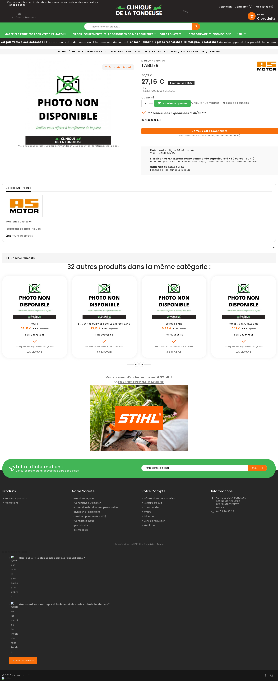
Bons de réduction (154, 520)
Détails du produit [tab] (18, 188)
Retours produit (153, 502)
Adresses (149, 516)
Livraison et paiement (87, 511)
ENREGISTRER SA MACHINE (141, 382)
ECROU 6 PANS (174, 324)
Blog (185, 11)
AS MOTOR (159, 60)
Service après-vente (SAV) (90, 516)
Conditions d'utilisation (87, 502)
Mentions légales (84, 498)
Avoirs (147, 511)
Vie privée (149, 544)
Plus (240, 34)
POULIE (35, 324)
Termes (161, 544)
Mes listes (149, 525)
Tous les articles (24, 660)
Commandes (151, 507)
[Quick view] (45, 317)
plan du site (81, 525)
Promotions (11, 502)
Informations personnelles (159, 498)
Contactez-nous (84, 520)
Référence (12, 221)
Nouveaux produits (16, 498)
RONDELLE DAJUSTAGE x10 (244, 324)
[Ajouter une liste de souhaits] (31, 317)
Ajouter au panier (172, 104)
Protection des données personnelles (96, 507)
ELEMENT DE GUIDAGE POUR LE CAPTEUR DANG (104, 324)
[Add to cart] (24, 317)
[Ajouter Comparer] (38, 317)
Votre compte (153, 491)
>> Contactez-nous (24, 17)
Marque (146, 60)
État (8, 235)
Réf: (144, 120)
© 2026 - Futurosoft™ (16, 675)
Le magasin (81, 529)
